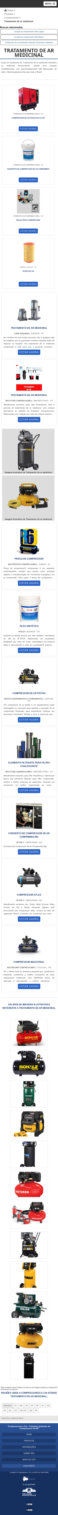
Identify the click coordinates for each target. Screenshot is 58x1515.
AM (31, 1411)
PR (37, 1406)
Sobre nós (29, 1453)
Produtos (29, 1441)
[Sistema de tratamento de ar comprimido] (29, 1214)
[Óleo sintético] (29, 620)
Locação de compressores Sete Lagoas (29, 32)
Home (29, 1434)
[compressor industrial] (29, 956)
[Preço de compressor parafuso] (29, 1124)
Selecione (7, 1406)
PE (5, 1411)
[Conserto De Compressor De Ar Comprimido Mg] (29, 827)
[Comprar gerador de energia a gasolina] (29, 1184)
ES (26, 1406)
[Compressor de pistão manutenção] (29, 1335)
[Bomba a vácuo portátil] (29, 1365)
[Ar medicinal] (29, 1305)
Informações (29, 1447)
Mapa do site (29, 1460)
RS (48, 1406)
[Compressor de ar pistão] (29, 687)
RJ (15, 1406)
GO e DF (23, 1411)
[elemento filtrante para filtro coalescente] (29, 757)
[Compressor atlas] (29, 889)
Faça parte (29, 1466)
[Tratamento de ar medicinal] (28, 450)
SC (43, 1406)
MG (21, 1406)
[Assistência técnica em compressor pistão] (29, 1063)
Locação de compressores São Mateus (29, 37)
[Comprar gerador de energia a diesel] (29, 1244)
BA (10, 1411)
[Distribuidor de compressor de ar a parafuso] (29, 1033)
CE (15, 1411)
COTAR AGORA (28, 129)
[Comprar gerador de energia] (29, 1154)
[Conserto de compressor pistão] (29, 1093)
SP (32, 1406)
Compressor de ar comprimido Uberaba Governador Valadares (29, 43)
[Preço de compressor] (29, 553)
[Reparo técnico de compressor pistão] (29, 1275)
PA (36, 1411)
